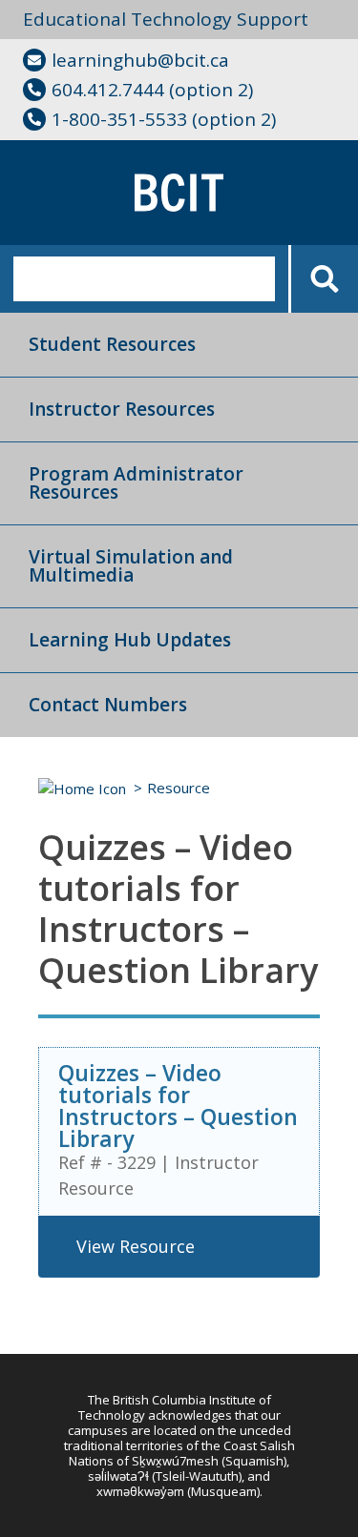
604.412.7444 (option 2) (152, 89)
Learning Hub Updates (130, 639)
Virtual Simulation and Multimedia (131, 565)
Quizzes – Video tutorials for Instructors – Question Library (178, 1105)
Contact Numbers (108, 704)
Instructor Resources (122, 409)
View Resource (135, 1246)
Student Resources (112, 344)
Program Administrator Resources (136, 482)
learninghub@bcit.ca (140, 60)
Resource (178, 787)
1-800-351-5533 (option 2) (164, 119)
